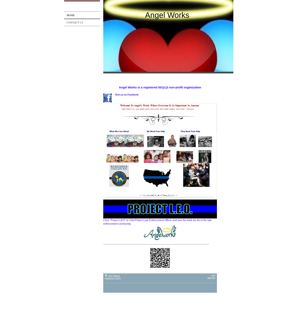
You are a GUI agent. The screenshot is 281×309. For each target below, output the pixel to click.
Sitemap (116, 276)
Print (110, 276)
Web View (211, 278)
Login (213, 275)
